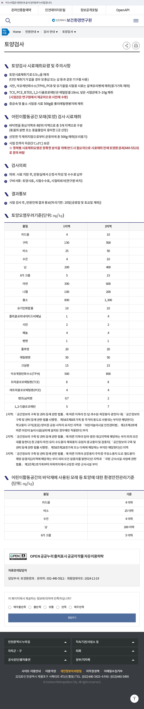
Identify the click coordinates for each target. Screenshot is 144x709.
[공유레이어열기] (126, 45)
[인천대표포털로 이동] (59, 20)
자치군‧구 (15, 651)
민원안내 (30, 32)
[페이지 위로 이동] (134, 699)
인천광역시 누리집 (19, 642)
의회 (78, 651)
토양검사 (67, 32)
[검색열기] (8, 20)
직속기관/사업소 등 (87, 642)
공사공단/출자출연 (19, 660)
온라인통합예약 (21, 10)
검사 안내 (49, 32)
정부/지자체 (83, 660)
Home (17, 32)
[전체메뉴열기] (136, 20)
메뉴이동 (4, 32)
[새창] (18, 556)
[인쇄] (136, 45)
